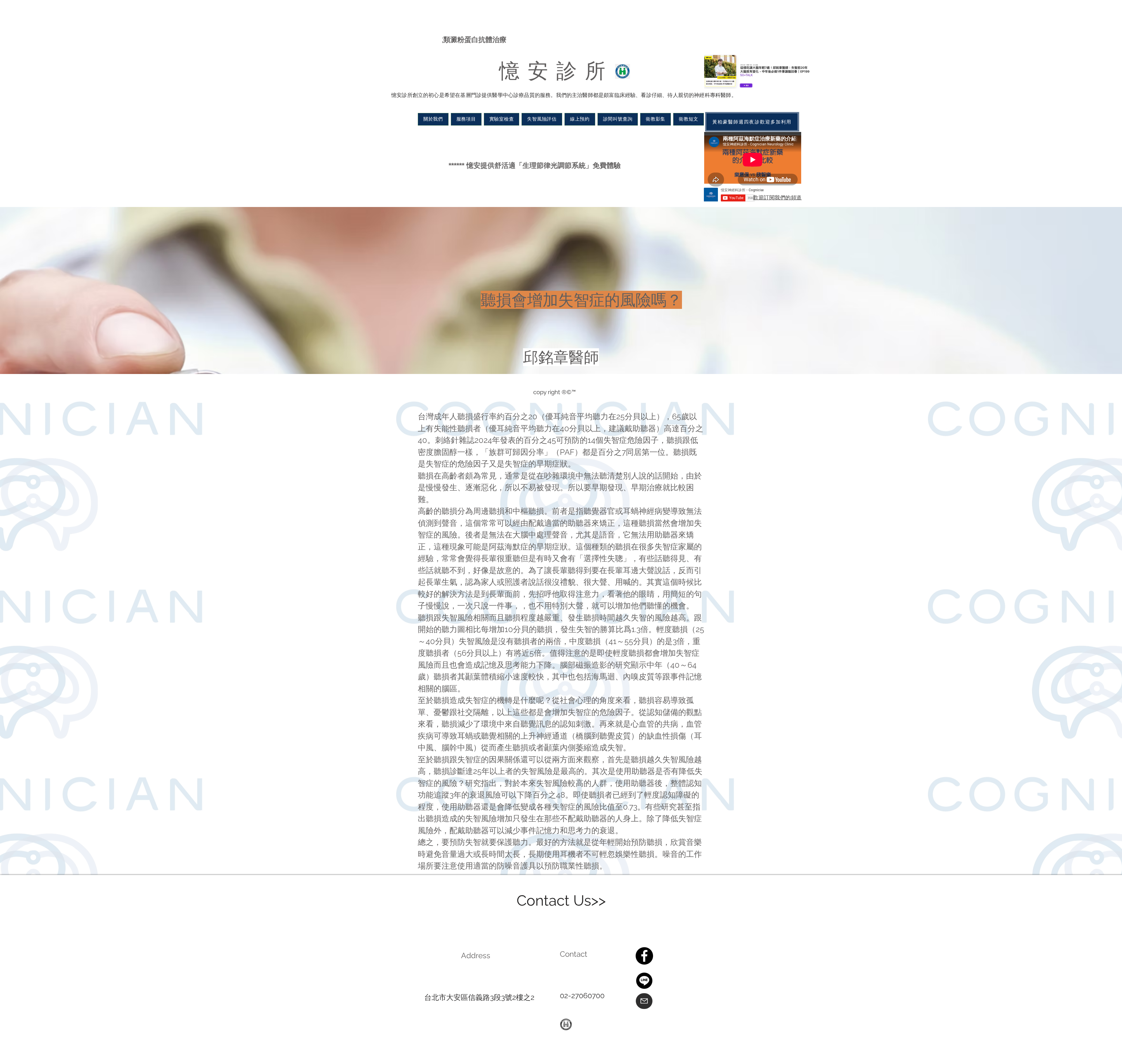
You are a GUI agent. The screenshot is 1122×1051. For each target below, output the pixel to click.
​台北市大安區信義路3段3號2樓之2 (479, 997)
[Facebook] (644, 956)
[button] (433, 119)
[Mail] (644, 1001)
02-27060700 (582, 995)
